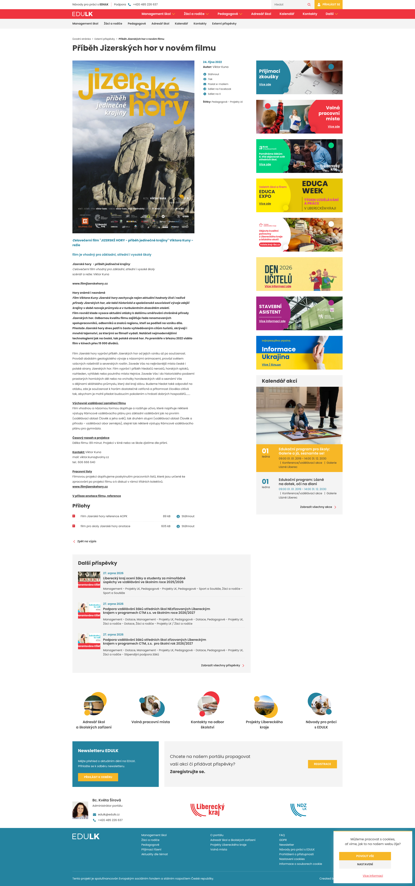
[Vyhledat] (309, 4)
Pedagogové (228, 14)
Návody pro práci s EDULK (297, 850)
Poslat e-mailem (218, 84)
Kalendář (287, 14)
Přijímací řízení (151, 850)
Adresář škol (261, 14)
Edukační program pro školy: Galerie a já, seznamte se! (304, 451)
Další (330, 14)
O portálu (216, 835)
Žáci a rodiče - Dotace (118, 624)
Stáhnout (213, 74)
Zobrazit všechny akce (316, 507)
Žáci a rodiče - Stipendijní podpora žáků (131, 654)
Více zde (265, 84)
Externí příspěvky (224, 24)
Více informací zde (278, 286)
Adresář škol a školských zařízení (232, 840)
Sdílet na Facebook (219, 89)
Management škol (156, 14)
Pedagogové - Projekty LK (227, 102)
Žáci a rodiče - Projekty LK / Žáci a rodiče (164, 624)
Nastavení (365, 864)
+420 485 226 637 (145, 4)
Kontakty (310, 14)
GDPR (283, 840)
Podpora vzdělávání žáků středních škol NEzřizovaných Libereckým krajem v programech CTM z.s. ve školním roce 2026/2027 (156, 611)
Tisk (210, 79)
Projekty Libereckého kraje (228, 845)
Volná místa (218, 850)
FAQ (282, 835)
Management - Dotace (119, 619)
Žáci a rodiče (194, 14)
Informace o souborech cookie (300, 864)
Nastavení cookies (292, 859)
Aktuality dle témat (154, 854)
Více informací (373, 876)
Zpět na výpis (86, 541)
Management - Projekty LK (121, 589)
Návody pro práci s (90, 4)
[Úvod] (82, 14)
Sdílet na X (214, 94)
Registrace (322, 764)
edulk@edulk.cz (109, 815)
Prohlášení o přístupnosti (296, 854)
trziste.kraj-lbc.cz (270, 244)
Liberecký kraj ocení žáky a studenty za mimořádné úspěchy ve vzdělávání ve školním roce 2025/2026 (144, 580)
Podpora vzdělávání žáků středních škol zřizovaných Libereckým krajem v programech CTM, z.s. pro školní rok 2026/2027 (154, 642)
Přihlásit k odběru (98, 777)
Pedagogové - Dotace (190, 619)
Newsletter (286, 845)
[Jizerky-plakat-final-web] (133, 147)
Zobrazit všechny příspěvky (220, 665)
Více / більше (271, 365)
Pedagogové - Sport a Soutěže (199, 589)
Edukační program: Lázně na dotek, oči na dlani (301, 481)
